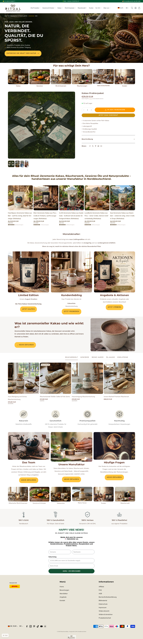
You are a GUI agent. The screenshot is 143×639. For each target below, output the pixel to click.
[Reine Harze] (82, 494)
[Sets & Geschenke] (103, 76)
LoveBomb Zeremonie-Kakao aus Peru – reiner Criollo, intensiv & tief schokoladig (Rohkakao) (96, 215)
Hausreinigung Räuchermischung (83, 396)
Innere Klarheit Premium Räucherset (116, 396)
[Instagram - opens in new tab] (30, 626)
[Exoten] (124, 76)
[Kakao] (18, 76)
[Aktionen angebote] (114, 271)
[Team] (28, 446)
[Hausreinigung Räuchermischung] (87, 378)
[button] (132, 8)
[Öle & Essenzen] (61, 76)
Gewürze (39, 86)
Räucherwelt (125, 503)
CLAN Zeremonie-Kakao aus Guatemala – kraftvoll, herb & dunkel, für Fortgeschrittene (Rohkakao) (71, 215)
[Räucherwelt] (125, 494)
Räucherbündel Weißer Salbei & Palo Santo (55, 396)
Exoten (124, 86)
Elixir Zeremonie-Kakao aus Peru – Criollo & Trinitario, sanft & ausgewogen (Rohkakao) (45, 215)
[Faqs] (114, 446)
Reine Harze (82, 503)
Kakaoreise (61, 503)
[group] (41, 125)
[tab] (71, 357)
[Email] (101, 146)
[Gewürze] (39, 76)
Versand (90, 98)
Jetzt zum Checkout (108, 115)
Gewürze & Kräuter (39, 503)
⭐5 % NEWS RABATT (9, 1)
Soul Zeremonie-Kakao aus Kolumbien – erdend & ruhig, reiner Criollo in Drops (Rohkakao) (122, 215)
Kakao (18, 86)
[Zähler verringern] (83, 109)
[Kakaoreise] (61, 494)
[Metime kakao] (28, 271)
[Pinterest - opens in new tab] (34, 626)
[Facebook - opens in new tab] (27, 626)
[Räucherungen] (82, 76)
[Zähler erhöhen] (91, 109)
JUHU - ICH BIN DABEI (71, 571)
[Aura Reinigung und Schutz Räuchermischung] (23, 378)
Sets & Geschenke (103, 85)
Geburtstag (52, 557)
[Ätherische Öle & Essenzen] (18, 494)
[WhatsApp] (98, 146)
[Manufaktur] (71, 447)
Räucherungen (82, 86)
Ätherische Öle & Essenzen (18, 503)
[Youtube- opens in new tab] (41, 626)
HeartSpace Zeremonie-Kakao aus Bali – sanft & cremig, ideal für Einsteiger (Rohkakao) (20, 215)
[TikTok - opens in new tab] (38, 626)
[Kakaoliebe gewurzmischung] (71, 271)
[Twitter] (93, 146)
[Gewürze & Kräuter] (39, 494)
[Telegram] (45, 626)
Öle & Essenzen (60, 86)
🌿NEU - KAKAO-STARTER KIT (71, 1)
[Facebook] (90, 146)
